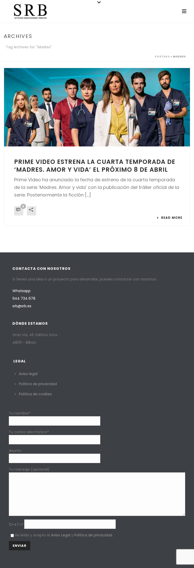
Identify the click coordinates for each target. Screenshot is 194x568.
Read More (171, 217)
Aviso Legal (60, 535)
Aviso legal (28, 373)
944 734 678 (23, 298)
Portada (162, 56)
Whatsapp (21, 290)
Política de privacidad (38, 383)
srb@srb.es (21, 306)
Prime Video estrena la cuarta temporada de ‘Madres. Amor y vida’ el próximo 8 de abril (94, 166)
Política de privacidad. (93, 535)
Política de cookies (35, 394)
